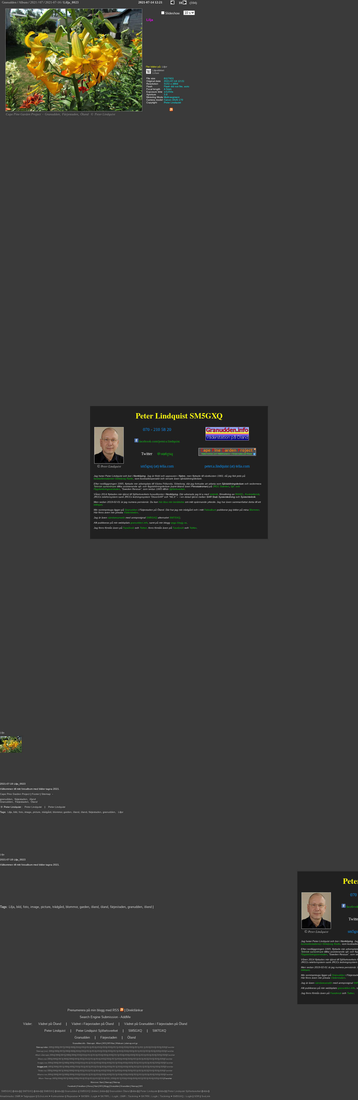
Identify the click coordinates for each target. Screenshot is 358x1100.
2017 (115, 1047)
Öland (34, 801)
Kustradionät (252, 494)
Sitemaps (90, 1043)
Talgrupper (29, 1096)
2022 (141, 1047)
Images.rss (42, 1063)
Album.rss (42, 1059)
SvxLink (205, 1096)
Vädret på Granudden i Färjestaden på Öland (155, 1024)
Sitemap (46, 794)
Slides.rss (42, 1071)
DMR (17, 1096)
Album (98, 1043)
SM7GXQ (175, 517)
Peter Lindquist (33, 807)
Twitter (350, 993)
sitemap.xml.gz (131, 1043)
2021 (136, 1047)
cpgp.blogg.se (179, 522)
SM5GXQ (206, 415)
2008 (67, 1047)
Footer (35, 794)
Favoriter (170, 1047)
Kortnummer (58, 1096)
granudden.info (346, 988)
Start (101, 1082)
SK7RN (145, 1096)
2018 (120, 1047)
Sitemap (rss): (42, 1051)
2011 (83, 1047)
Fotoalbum (210, 509)
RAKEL (239, 494)
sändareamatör (323, 983)
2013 (93, 1047)
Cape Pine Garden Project (15, 794)
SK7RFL (105, 1096)
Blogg (106, 1086)
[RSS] (171, 108)
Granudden (6, 801)
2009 (72, 1047)
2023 (147, 1047)
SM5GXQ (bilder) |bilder (92, 1091)
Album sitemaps (42, 1055)
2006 (56, 1047)
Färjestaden (21, 801)
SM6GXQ (49, 1091)
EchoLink (43, 1096)
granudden (6, 799)
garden (68, 812)
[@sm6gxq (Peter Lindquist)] (152, 454)
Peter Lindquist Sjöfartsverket (97, 1030)
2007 (61, 1047)
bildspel (305, 970)
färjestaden (21, 799)
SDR (196, 1096)
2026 (163, 1047)
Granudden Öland (119, 1091)
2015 (104, 1047)
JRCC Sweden (221, 486)
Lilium (155, 73)
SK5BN (85, 1096)
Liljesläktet (158, 70)
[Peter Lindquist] (316, 928)
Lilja (10, 812)
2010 (77, 1047)
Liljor (120, 812)
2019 (125, 1047)
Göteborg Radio (331, 944)
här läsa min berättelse (171, 502)
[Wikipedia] (148, 73)
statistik (214, 494)
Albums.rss (42, 1074)
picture (36, 812)
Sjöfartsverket (177, 489)
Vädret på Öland (49, 1024)
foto (21, 812)
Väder (27, 1024)
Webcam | (120, 1043)
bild (15, 812)
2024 (153, 1047)
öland (32, 799)
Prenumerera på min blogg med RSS (93, 1010)
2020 (131, 1047)
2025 (158, 1047)
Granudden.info (79, 1043)
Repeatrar (72, 1096)
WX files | (111, 1043)
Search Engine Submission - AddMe (105, 1017)
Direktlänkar (134, 1010)
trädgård (46, 812)
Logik (94, 1096)
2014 (99, 1047)
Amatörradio (7, 1096)
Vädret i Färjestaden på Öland (93, 1024)
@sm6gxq (165, 453)
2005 (51, 1047)
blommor (57, 812)
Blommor (254, 509)
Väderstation (338, 977)
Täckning (133, 1096)
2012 (88, 1047)
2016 (109, 1047)
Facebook (335, 993)
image (28, 812)
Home (90, 1086)
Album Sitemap (44, 1078)
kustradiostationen (311, 944)
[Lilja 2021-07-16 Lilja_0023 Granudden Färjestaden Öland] (73, 110)
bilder (16, 1091)
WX (104, 1043)
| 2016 (112, 1078)
